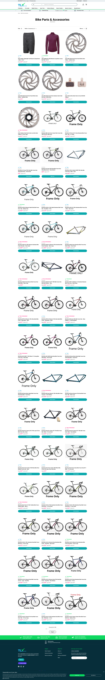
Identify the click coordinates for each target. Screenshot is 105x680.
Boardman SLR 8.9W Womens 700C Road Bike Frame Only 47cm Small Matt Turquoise (75, 654)
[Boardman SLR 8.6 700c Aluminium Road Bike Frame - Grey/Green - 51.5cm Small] (52, 490)
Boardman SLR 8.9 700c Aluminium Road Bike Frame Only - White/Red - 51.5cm (52, 617)
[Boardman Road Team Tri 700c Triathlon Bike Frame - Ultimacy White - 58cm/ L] (29, 490)
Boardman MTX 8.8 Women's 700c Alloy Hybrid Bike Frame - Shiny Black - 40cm (28, 320)
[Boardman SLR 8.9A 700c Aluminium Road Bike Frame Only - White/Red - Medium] (52, 638)
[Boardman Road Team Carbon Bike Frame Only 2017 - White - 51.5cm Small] (76, 452)
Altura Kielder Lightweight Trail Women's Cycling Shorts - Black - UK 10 (29, 59)
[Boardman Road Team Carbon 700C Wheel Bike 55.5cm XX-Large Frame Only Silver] (52, 452)
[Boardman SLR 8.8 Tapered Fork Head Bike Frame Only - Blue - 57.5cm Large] (29, 601)
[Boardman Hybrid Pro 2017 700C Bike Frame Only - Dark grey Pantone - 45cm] (52, 266)
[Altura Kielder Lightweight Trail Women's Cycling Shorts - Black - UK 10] (29, 43)
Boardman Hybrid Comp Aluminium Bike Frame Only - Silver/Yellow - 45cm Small (75, 245)
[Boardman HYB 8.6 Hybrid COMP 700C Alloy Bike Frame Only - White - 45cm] (76, 155)
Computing (20, 8)
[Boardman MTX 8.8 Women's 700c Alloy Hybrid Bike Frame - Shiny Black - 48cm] (52, 304)
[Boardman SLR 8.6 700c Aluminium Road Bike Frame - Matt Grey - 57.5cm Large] (29, 527)
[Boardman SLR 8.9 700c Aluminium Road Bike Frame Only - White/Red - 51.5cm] (52, 601)
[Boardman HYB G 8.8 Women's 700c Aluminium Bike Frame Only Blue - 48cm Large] (52, 229)
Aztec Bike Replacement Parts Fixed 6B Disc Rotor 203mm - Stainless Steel (28, 96)
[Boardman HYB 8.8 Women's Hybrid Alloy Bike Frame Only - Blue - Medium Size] (29, 192)
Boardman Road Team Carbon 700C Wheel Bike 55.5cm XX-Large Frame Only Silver (51, 468)
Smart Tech (42, 8)
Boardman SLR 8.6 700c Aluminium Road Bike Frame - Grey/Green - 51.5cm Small (52, 506)
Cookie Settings (26, 677)
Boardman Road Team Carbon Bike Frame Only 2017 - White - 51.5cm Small (75, 468)
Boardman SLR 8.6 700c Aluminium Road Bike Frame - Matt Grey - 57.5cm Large (29, 543)
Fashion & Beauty (50, 8)
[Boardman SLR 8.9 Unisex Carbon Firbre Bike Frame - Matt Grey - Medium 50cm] (76, 601)
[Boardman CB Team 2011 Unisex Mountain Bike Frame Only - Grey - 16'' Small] (76, 118)
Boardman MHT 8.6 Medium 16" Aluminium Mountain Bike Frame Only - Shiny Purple (75, 282)
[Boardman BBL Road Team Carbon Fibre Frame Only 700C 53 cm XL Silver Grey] (52, 118)
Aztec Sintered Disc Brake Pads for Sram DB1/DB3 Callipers (75, 96)
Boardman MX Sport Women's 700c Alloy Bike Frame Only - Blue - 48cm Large (75, 394)
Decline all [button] (93, 675)
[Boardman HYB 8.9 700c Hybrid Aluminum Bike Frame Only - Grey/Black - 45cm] (52, 192)
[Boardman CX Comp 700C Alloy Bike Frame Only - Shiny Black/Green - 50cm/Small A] (52, 155)
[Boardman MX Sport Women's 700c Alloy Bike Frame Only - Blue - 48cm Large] (76, 378)
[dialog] (52, 675)
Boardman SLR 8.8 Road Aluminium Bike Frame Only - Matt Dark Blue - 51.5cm (76, 580)
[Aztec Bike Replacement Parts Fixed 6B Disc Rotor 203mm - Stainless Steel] (29, 80)
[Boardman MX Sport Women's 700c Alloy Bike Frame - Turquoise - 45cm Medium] (52, 378)
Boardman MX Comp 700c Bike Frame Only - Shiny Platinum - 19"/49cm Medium (75, 320)
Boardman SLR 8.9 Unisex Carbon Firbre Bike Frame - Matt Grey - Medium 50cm (75, 617)
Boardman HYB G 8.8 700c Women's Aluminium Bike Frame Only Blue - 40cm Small (28, 245)
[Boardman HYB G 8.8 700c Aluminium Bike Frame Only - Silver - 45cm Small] (76, 192)
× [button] (103, 671)
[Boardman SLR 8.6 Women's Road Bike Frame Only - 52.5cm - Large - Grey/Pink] (29, 564)
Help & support (79, 0)
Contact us (85, 0)
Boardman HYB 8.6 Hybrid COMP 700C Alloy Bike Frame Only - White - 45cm (74, 171)
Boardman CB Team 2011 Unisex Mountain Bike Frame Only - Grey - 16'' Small (76, 134)
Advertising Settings (6, 677)
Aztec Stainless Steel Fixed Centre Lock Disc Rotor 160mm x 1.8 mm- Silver (28, 134)
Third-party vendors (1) (40, 675)
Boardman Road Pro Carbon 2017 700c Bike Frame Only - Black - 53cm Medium (75, 431)
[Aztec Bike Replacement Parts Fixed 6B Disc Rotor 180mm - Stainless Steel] (76, 43)
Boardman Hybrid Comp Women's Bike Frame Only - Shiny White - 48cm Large (28, 282)
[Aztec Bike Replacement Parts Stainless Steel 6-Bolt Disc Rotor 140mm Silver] (52, 80)
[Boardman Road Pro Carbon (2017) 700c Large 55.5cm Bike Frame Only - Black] (29, 415)
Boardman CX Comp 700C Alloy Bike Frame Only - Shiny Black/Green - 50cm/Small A (51, 169)
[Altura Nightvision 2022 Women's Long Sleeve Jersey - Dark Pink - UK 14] (52, 43)
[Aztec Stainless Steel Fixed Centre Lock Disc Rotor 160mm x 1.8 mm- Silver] (29, 118)
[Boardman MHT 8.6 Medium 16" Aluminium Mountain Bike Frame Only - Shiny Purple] (76, 266)
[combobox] (54, 4)
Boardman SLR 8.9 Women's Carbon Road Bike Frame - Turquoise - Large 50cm (29, 654)
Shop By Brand (77, 8)
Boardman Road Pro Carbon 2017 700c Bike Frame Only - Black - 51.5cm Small (52, 431)
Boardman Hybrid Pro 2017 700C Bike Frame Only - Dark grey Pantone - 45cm (52, 282)
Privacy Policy (31, 677)
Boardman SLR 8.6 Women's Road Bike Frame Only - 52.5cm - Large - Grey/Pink (28, 580)
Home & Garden (59, 8)
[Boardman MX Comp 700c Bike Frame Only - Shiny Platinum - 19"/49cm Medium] (76, 304)
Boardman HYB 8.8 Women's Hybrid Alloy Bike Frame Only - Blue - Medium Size (28, 208)
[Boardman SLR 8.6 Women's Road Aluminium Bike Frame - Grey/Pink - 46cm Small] (52, 527)
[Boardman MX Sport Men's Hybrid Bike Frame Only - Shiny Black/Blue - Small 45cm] (76, 341)
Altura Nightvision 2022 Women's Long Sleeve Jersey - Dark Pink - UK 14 (52, 59)
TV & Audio (27, 8)
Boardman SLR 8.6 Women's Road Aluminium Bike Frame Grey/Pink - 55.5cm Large (75, 543)
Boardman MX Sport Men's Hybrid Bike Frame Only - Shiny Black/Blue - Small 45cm (75, 357)
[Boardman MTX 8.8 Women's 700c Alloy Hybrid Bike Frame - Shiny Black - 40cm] (29, 304)
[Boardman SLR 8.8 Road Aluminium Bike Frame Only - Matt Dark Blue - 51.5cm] (76, 564)
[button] (86, 4)
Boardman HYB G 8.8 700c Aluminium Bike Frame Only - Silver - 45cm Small (76, 208)
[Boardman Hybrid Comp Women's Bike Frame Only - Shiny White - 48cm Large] (29, 266)
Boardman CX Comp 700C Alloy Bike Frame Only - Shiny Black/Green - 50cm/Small (28, 171)
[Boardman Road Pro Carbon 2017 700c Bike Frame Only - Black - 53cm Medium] (76, 415)
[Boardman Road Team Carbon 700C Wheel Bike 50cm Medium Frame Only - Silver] (29, 452)
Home (19, 13)
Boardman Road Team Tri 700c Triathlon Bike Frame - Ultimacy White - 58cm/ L (28, 506)
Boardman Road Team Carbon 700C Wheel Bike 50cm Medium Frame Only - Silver (28, 468)
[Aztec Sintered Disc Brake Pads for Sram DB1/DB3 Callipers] (76, 80)
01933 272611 (33, 0)
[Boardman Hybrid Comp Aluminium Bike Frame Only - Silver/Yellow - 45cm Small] (76, 229)
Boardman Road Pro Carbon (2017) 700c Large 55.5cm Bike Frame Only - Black (29, 431)
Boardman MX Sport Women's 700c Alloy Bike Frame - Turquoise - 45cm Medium (52, 394)
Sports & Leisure (68, 8)
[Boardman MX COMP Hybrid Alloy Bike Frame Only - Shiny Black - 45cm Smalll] (52, 341)
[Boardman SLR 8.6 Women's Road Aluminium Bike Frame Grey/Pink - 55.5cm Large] (76, 527)
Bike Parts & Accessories (24, 13)
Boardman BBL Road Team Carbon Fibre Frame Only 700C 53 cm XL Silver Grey (52, 134)
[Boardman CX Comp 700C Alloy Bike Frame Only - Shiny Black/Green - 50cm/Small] (29, 155)
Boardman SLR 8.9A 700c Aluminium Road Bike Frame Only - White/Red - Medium (52, 654)
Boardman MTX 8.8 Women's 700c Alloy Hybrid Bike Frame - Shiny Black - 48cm (52, 320)
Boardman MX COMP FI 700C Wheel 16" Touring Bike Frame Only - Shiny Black (28, 357)
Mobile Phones (35, 8)
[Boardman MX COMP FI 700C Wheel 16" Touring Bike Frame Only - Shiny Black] (29, 341)
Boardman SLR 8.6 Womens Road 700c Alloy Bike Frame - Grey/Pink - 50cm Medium (51, 580)
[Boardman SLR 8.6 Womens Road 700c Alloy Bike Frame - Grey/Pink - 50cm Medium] (52, 564)
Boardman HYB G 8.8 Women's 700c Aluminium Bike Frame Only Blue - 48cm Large (52, 245)
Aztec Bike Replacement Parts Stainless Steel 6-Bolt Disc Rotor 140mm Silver (52, 96)
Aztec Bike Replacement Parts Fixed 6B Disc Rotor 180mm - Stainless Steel (75, 59)
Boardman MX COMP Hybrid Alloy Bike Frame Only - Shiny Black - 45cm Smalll (52, 357)
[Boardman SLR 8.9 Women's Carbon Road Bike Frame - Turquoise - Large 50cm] (29, 638)
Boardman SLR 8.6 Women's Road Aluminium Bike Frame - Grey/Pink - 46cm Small (51, 543)
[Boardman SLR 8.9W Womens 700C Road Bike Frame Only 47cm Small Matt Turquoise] (76, 638)
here (27, 0)
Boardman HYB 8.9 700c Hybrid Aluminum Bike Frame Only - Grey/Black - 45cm (52, 208)
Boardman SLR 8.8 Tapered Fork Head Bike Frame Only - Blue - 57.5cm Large (28, 617)
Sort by (26, 28)
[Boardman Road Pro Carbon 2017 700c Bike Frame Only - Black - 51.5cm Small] (52, 415)
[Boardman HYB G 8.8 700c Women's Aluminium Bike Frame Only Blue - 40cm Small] (29, 229)
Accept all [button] (77, 675)
